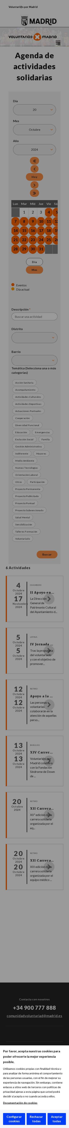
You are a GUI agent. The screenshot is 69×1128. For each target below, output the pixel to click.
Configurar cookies (14, 1119)
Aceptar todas (57, 1119)
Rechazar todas (36, 1119)
